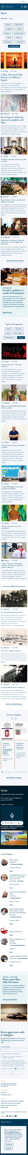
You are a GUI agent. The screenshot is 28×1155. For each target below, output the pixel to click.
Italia (24, 2)
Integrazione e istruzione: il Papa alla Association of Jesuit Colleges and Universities (12, 242)
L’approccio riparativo (20, 744)
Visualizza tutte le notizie (15, 261)
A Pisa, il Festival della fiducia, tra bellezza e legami (11, 77)
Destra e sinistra (13, 860)
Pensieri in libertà (14, 920)
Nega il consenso (21, 1068)
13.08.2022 (12, 862)
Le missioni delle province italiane (11, 612)
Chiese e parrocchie (6, 1094)
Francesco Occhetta (17, 864)
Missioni (6, 196)
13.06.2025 (12, 943)
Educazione (6, 237)
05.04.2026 (12, 881)
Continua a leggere (6, 91)
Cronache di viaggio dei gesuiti (11, 651)
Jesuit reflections (14, 884)
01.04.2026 (12, 915)
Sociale (6, 483)
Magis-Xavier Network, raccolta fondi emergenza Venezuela (13, 201)
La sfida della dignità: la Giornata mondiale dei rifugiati (12, 488)
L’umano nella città (14, 867)
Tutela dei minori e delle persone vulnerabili (12, 1101)
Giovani (5, 156)
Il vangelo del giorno (15, 962)
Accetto (8, 1148)
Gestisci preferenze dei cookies (9, 1105)
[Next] (15, 718)
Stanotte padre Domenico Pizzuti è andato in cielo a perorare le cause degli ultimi (17, 910)
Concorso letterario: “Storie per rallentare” (12, 365)
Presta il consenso (8, 1068)
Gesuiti (9, 6)
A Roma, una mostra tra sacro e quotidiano (12, 527)
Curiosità (6, 609)
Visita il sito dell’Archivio (14, 704)
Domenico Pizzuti (16, 917)
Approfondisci (7, 312)
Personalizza (8, 1141)
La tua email (5, 1046)
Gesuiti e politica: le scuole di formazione (13, 291)
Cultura (5, 71)
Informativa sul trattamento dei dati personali (10, 1053)
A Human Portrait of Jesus (6, 745)
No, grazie (9, 1144)
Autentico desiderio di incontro (18, 956)
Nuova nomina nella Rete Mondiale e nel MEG (13, 446)
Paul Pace (21, 881)
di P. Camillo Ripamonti (18, 945)
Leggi (11, 871)
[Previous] (12, 718)
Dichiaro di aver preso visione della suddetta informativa (13, 1057)
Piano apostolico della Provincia (11, 981)
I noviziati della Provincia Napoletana (13, 687)
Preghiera (6, 113)
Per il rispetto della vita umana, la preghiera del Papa (12, 120)
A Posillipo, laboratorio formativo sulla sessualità (13, 160)
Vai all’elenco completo (14, 778)
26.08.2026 (12, 958)
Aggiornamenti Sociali (15, 931)
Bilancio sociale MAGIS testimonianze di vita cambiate (14, 407)
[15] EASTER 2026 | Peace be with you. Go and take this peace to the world (17, 877)
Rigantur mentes (14, 901)
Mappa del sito (4, 1107)
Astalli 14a (12, 948)
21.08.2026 (12, 896)
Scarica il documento (10, 999)
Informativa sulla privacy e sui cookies (11, 1103)
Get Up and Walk (22, 958)
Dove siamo (4, 1092)
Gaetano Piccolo (16, 898)
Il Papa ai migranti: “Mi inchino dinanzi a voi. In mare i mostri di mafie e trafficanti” (12, 565)
